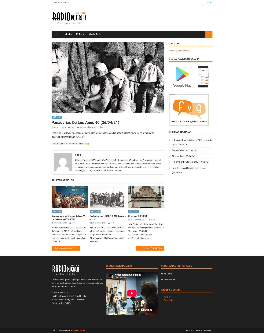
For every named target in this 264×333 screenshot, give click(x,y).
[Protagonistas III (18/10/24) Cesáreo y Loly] (108, 197)
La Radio (68, 34)
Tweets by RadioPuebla (179, 51)
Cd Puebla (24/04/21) (151, 248)
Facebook (168, 300)
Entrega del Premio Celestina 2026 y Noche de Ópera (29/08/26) (192, 142)
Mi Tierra (80, 34)
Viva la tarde (95, 34)
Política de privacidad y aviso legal (197, 330)
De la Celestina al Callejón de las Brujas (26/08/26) (188, 170)
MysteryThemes (78, 330)
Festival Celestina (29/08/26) (184, 150)
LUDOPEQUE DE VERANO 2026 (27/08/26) (190, 162)
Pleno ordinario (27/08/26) (183, 156)
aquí (87, 143)
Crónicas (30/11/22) (138, 216)
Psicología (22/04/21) (64, 248)
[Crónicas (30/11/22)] (146, 197)
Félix (72, 127)
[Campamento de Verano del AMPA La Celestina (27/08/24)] (70, 197)
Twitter (167, 297)
